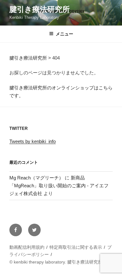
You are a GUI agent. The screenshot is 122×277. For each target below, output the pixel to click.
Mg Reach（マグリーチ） (36, 177)
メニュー (64, 33)
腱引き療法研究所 (39, 9)
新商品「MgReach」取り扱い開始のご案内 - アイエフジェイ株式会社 (59, 185)
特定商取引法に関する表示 (75, 247)
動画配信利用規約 (26, 247)
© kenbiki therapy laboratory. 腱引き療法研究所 (55, 261)
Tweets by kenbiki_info (32, 141)
